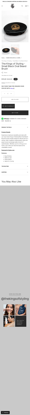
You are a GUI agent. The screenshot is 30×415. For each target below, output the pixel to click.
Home (3, 57)
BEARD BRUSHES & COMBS (13, 57)
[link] (9, 309)
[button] (22, 6)
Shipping (3, 82)
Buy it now (15, 112)
